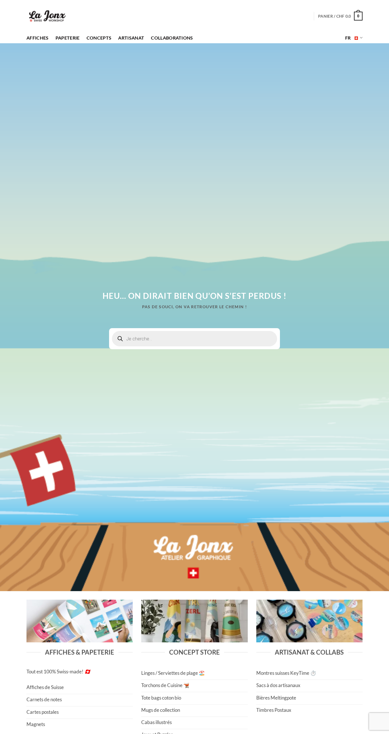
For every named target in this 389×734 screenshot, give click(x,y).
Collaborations (172, 37)
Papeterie (68, 37)
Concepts (99, 37)
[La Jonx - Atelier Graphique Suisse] (47, 16)
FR (348, 37)
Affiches (37, 37)
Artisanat (131, 37)
